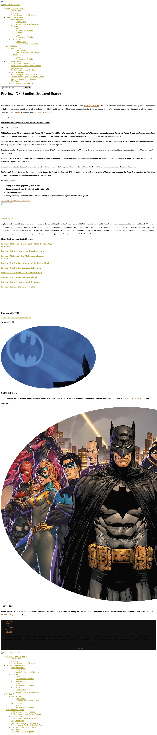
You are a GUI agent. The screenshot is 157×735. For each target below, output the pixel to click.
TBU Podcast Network (14, 61)
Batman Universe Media (14, 17)
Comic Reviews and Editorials (23, 15)
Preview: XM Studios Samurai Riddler (19, 277)
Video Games (16, 33)
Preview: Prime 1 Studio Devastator (18, 287)
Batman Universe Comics (15, 9)
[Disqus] (78, 278)
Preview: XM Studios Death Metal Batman (21, 272)
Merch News (21, 50)
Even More (15, 39)
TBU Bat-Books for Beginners (23, 83)
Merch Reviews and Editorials (28, 52)
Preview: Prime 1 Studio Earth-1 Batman (20, 282)
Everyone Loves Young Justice (23, 79)
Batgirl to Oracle (17, 72)
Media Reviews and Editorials (27, 44)
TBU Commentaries (19, 81)
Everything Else (17, 55)
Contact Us (78, 648)
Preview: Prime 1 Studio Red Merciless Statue (23, 251)
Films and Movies (18, 19)
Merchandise (16, 48)
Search (27, 88)
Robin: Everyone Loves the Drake (24, 74)
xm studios (25, 201)
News (18, 28)
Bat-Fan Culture (11, 46)
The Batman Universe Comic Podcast (26, 66)
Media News (21, 42)
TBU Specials (16, 68)
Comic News (16, 11)
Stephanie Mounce (10, 99)
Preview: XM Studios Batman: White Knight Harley (26, 263)
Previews (14, 13)
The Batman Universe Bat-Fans (23, 70)
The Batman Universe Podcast (23, 63)
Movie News (21, 22)
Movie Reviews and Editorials (27, 24)
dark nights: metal (8, 201)
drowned (18, 201)
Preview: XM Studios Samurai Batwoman (21, 268)
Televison (14, 26)
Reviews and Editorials (25, 30)
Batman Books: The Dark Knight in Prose (27, 77)
